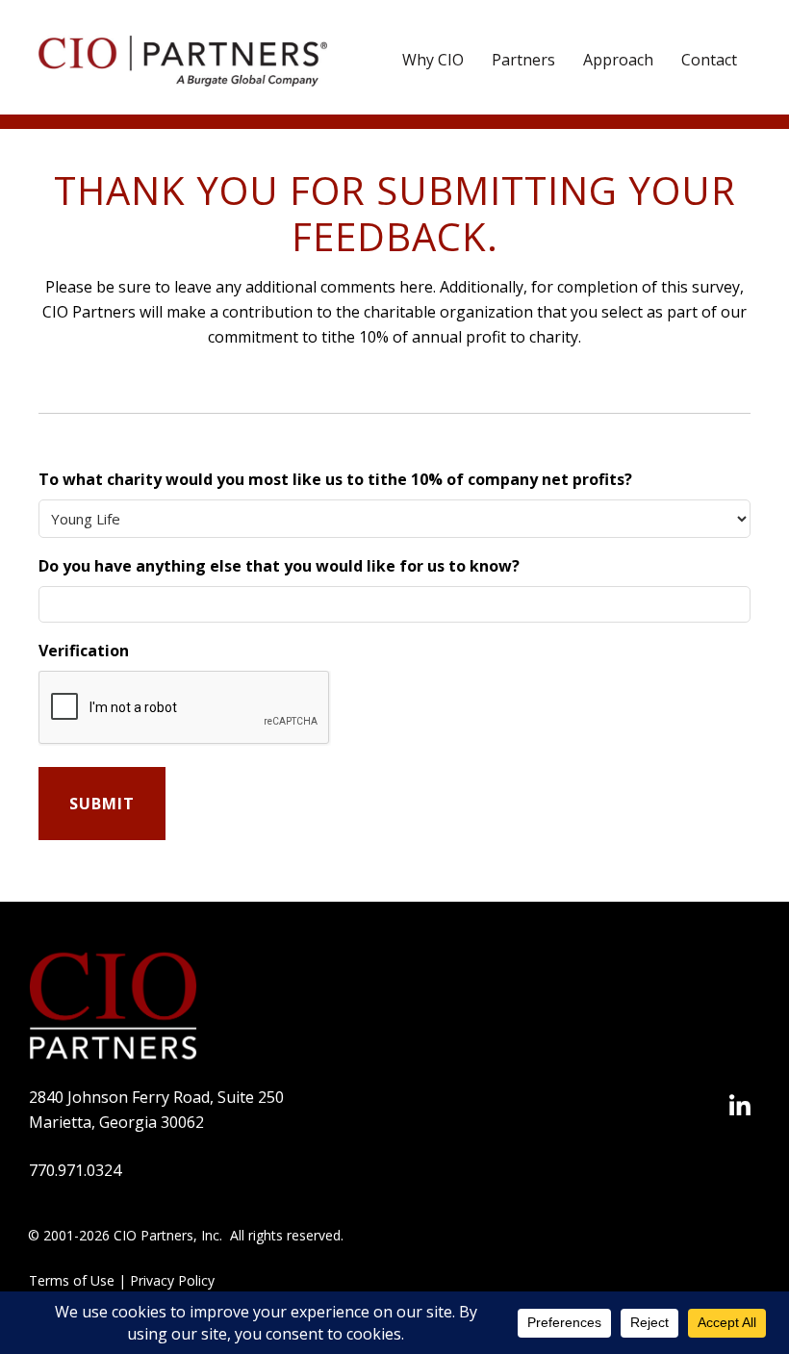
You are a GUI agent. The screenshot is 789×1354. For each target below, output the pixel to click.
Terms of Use (72, 1280)
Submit (102, 803)
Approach (618, 59)
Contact (709, 59)
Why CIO (433, 59)
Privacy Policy (172, 1280)
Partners (523, 59)
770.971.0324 (75, 1170)
